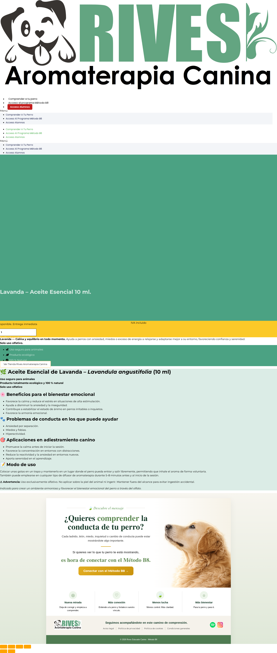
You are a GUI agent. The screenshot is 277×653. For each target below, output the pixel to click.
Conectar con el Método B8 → (106, 571)
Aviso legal (108, 628)
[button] (136, 111)
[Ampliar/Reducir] (3, 647)
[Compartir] (19, 647)
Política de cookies (153, 628)
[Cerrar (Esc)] (27, 647)
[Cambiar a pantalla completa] (11, 647)
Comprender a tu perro (22, 99)
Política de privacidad (129, 628)
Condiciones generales (178, 628)
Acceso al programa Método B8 (28, 103)
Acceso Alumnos (20, 107)
